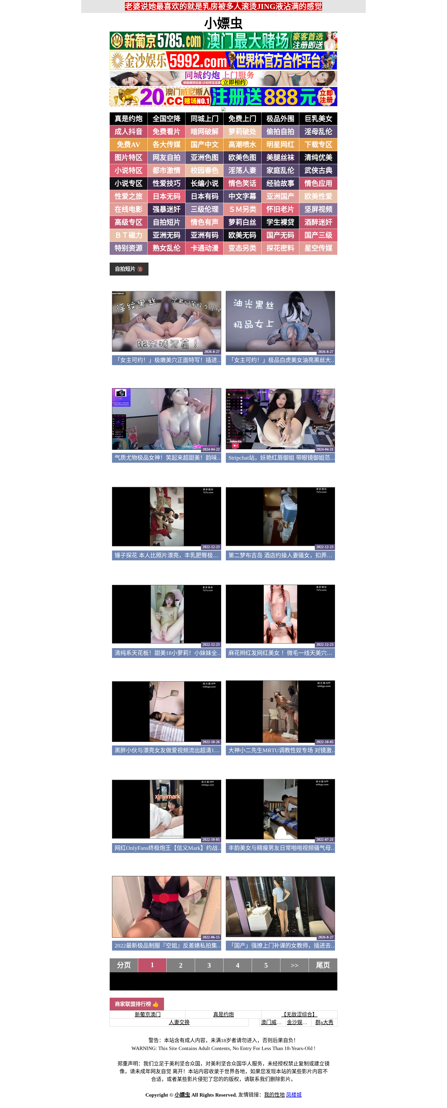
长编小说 (205, 183)
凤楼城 (294, 1095)
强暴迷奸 (167, 209)
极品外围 (280, 119)
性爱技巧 (167, 183)
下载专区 (318, 145)
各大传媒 (167, 145)
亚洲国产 (280, 196)
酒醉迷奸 (318, 222)
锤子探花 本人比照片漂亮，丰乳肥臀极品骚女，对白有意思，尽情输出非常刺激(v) (218, 555)
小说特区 (129, 171)
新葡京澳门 (148, 1014)
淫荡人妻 (242, 171)
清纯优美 (318, 158)
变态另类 (242, 248)
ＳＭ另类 (242, 209)
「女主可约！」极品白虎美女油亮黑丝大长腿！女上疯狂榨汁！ (308, 360)
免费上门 (242, 119)
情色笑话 (242, 183)
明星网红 (280, 145)
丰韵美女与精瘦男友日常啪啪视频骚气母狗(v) (285, 848)
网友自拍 (167, 158)
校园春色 (205, 171)
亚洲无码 (167, 235)
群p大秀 (324, 1022)
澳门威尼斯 (274, 1022)
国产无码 (280, 235)
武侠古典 (318, 171)
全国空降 (167, 119)
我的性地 (274, 1095)
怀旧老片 (280, 209)
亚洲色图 (205, 158)
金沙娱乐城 (300, 1022)
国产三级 (318, 235)
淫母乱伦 (318, 132)
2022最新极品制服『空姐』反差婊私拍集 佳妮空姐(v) (181, 945)
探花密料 (280, 248)
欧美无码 (242, 235)
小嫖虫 (223, 23)
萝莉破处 (242, 132)
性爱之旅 (129, 196)
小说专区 (129, 183)
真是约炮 (129, 119)
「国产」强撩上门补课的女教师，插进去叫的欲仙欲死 (296, 945)
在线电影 (129, 209)
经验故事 (280, 183)
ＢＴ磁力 (129, 235)
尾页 (323, 965)
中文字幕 (242, 196)
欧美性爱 (318, 196)
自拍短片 (167, 222)
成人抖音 (129, 132)
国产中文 (205, 145)
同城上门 (205, 119)
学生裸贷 (280, 222)
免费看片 (167, 132)
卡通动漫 (205, 248)
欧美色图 (242, 158)
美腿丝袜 (280, 158)
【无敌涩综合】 (299, 1014)
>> (295, 965)
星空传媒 (318, 248)
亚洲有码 (205, 235)
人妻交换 (179, 1022)
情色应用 (318, 183)
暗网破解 (205, 132)
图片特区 (129, 158)
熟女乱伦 (167, 248)
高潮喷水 (242, 145)
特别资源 (129, 248)
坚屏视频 (318, 209)
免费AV (128, 145)
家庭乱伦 (280, 171)
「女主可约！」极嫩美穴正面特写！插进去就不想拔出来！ (189, 360)
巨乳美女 (318, 119)
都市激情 (167, 171)
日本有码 (205, 196)
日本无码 (167, 196)
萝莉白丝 (242, 222)
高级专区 (129, 222)
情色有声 (205, 222)
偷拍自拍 (280, 132)
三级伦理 (205, 209)
